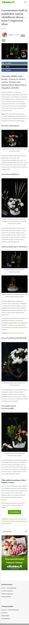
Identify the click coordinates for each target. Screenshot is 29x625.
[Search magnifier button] (26, 531)
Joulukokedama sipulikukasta (16, 333)
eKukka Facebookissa (7, 591)
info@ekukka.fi (5, 616)
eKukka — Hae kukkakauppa (8, 588)
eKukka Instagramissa (7, 594)
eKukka (11, 35)
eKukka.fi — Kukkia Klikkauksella (10, 610)
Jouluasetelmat (17, 519)
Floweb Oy (4, 613)
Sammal (3, 523)
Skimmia (8, 523)
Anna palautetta (5, 618)
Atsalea (11, 519)
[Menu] (25, 2)
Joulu (22, 35)
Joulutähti (12, 521)
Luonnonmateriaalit (21, 521)
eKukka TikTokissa (6, 597)
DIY (4, 40)
